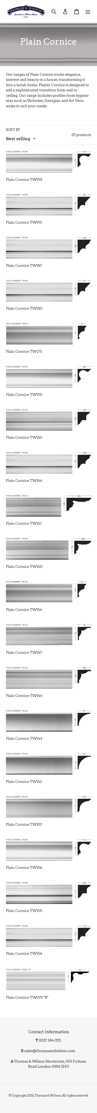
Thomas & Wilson (48, 1095)
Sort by (13, 130)
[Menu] (87, 11)
